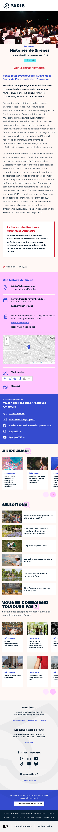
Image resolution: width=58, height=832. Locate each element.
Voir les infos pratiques (29, 68)
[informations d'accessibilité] (17, 378)
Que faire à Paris (23, 826)
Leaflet (33, 363)
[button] (28, 347)
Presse (6, 817)
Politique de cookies (32, 817)
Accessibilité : (37, 813)
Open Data (16, 817)
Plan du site (49, 817)
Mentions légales (11, 813)
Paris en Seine (45, 826)
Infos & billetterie (20, 322)
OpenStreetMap (45, 363)
